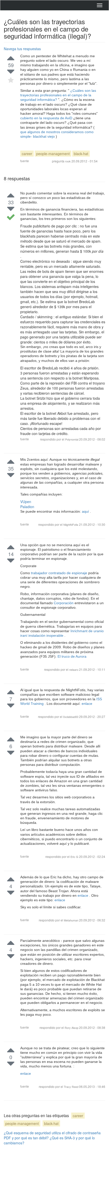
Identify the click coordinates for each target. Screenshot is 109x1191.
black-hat (81, 153)
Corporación (64, 603)
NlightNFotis (71, 524)
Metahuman (71, 920)
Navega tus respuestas (22, 48)
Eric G (74, 857)
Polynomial (71, 439)
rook (68, 161)
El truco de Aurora (72, 656)
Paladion (27, 506)
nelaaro (74, 669)
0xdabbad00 (71, 717)
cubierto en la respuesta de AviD (46, 118)
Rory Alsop (72, 1028)
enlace (87, 704)
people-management (53, 153)
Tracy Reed (71, 1087)
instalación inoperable (46, 635)
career (27, 153)
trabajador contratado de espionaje (59, 573)
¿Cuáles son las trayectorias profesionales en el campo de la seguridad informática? (58, 95)
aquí (86, 511)
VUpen (25, 501)
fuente (24, 161)
